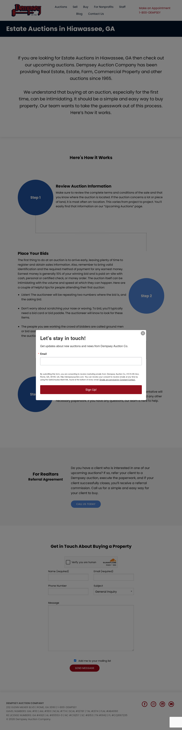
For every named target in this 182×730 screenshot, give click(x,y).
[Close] (143, 333)
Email (43, 353)
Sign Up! (91, 390)
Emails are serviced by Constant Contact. (117, 379)
